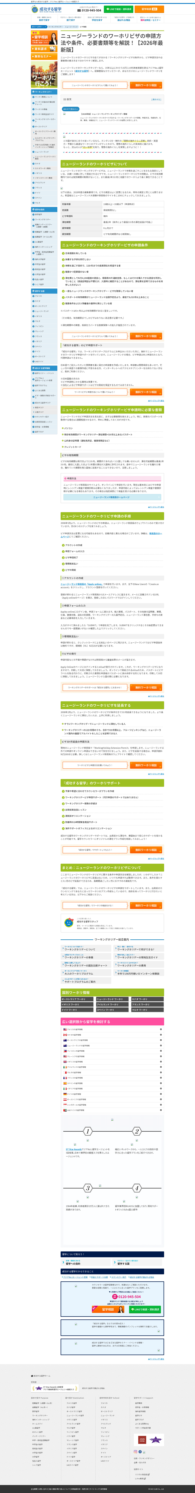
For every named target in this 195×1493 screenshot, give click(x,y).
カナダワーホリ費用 (43, 168)
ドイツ (37, 192)
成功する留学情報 (42, 368)
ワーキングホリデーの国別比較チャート (86, 964)
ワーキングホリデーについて (80, 948)
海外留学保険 (140, 1411)
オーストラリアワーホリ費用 (45, 132)
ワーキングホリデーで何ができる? (135, 948)
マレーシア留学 (73, 1440)
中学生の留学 (40, 264)
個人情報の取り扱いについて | (60, 1489)
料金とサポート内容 (99, 1277)
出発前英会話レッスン (43, 421)
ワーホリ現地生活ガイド (44, 114)
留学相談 (149, 9)
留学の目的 (39, 209)
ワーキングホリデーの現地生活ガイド (137, 956)
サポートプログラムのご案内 (80, 980)
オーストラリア (41, 126)
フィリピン (39, 326)
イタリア (38, 341)
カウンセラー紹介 (118, 1277)
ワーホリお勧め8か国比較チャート (45, 103)
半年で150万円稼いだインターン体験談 (138, 972)
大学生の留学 (40, 274)
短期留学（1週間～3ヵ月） (45, 232)
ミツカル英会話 (141, 1474)
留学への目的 (73, 1262)
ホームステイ (37, 1423)
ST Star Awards (74, 1149)
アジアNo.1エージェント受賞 (75, 1277)
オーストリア (40, 356)
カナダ (37, 163)
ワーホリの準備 (41, 109)
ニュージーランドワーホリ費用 (45, 157)
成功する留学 (81, 71)
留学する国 (128, 1262)
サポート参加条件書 (143, 1428)
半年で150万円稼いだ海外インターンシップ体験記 (45, 145)
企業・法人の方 (140, 1462)
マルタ (37, 203)
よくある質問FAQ (142, 1423)
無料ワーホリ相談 (146, 85)
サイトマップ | (95, 1489)
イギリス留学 (72, 1419)
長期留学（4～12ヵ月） (44, 236)
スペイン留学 (72, 1452)
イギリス (38, 173)
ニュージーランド (42, 152)
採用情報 (104, 1489)
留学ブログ (39, 431)
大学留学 (35, 1456)
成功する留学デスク (43, 402)
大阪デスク (39, 412)
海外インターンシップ (43, 247)
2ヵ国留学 (39, 242)
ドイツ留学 (71, 1456)
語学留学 (38, 214)
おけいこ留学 (37, 1432)
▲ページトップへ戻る (156, 400)
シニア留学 (39, 284)
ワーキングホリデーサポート (45, 120)
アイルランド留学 (73, 1423)
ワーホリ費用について (43, 97)
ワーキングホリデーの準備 (79, 956)
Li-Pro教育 (139, 1478)
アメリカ (38, 296)
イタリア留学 (72, 1448)
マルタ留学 (71, 1428)
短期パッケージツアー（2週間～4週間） (43, 225)
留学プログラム (41, 385)
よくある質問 (40, 390)
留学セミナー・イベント (44, 373)
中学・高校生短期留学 (40, 1440)
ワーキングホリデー (43, 91)
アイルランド (40, 182)
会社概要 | (34, 1489)
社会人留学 (39, 279)
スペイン (38, 197)
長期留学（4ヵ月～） (40, 1407)
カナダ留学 (71, 1407)
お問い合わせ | (43, 1489)
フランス (38, 187)
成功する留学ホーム (41, 1376)
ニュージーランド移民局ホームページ (111, 497)
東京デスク (39, 407)
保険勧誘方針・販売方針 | (80, 1489)
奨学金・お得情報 (42, 427)
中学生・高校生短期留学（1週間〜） (44, 253)
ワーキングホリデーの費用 (131, 964)
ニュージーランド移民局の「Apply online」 (82, 584)
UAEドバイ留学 (72, 1465)
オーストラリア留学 (74, 1411)
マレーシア (39, 331)
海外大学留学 (40, 259)
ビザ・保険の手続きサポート (45, 396)
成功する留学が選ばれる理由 (142, 1277)
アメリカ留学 (72, 1403)
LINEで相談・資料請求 (147, 1309)
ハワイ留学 (71, 1436)
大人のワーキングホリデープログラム (45, 139)
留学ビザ (138, 1415)
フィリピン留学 (73, 1432)
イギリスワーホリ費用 (43, 178)
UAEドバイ (39, 361)
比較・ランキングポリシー (144, 1458)
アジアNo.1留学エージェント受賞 (43, 379)
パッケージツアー (39, 1436)
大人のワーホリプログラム (79, 972)
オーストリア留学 (73, 1461)
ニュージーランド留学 (75, 1415)
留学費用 (138, 1403)
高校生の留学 (40, 269)
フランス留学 (72, 1444)
